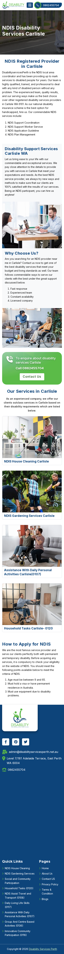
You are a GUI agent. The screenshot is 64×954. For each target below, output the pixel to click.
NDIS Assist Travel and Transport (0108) (18, 895)
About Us (47, 873)
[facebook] (5, 741)
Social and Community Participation (18, 880)
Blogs (45, 899)
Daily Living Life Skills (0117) (17, 904)
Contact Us (32, 376)
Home (45, 868)
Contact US (48, 878)
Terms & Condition (47, 891)
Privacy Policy (50, 884)
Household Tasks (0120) (19, 888)
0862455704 (51, 5)
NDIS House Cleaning (17, 868)
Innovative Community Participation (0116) (17, 933)
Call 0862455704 (30, 368)
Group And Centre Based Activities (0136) (19, 923)
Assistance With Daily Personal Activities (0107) (19, 914)
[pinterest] (15, 741)
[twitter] (25, 741)
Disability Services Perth (43, 948)
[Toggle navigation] (30, 5)
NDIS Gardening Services (19, 873)
